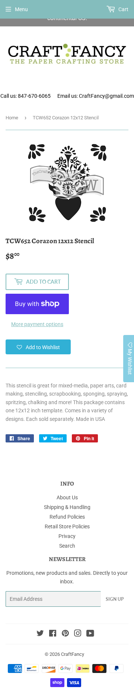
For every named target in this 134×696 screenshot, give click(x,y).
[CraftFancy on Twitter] (40, 634)
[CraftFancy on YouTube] (90, 634)
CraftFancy (72, 654)
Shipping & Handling (67, 507)
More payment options (37, 324)
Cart (122, 9)
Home (12, 117)
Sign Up (115, 599)
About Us (67, 497)
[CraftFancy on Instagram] (78, 634)
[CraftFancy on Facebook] (53, 634)
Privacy (67, 536)
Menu (21, 9)
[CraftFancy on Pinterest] (65, 634)
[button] (38, 346)
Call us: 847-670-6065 (25, 96)
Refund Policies (67, 517)
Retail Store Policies (67, 526)
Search (67, 546)
